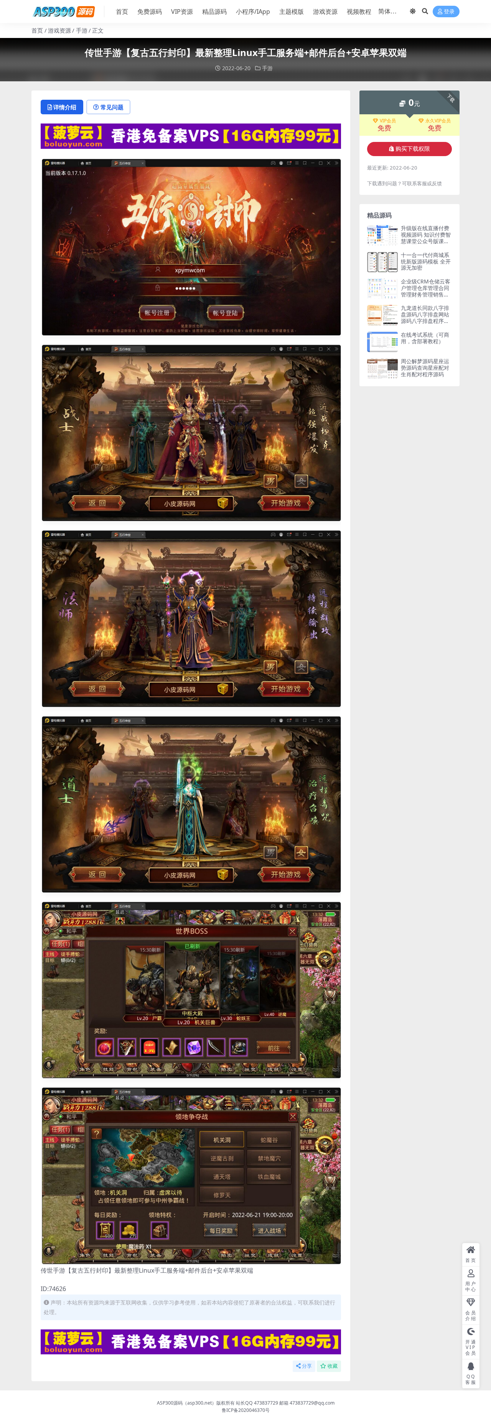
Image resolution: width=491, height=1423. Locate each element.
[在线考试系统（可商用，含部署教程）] (382, 342)
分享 (307, 1366)
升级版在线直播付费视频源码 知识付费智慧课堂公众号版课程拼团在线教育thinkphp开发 (426, 240)
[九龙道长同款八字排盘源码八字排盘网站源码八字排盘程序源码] (382, 315)
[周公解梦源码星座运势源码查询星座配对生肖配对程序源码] (382, 368)
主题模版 (291, 11)
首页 (122, 11)
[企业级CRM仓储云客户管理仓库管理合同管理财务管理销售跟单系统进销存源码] (382, 288)
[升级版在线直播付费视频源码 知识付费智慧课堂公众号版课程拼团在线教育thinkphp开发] (382, 235)
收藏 (333, 1366)
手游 (81, 30)
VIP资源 (182, 11)
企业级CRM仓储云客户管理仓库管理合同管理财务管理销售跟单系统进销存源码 (425, 291)
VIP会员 (388, 121)
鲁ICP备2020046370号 (246, 1410)
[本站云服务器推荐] (191, 135)
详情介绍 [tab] (64, 107)
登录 (449, 12)
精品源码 (214, 11)
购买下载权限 (412, 149)
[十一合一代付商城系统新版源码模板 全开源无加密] (382, 262)
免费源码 (149, 11)
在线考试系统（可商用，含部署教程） (425, 338)
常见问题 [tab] (112, 107)
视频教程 (359, 11)
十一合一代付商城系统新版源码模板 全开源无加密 (426, 261)
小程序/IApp (253, 11)
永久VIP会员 (438, 121)
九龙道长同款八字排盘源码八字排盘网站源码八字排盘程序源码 (425, 317)
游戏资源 (325, 11)
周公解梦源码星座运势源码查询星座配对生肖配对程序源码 (425, 367)
